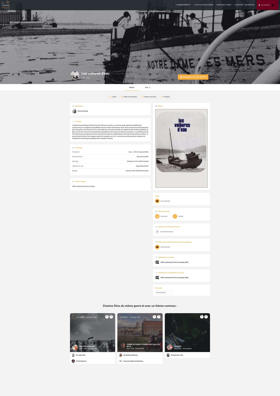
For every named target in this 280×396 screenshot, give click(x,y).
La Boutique (238, 5)
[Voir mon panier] (273, 5)
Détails (131, 87)
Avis (147, 87)
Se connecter (265, 5)
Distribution (249, 5)
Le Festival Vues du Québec (203, 5)
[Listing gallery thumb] (181, 148)
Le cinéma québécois (183, 5)
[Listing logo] (75, 75)
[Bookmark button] (111, 317)
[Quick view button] (107, 317)
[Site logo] (6, 5)
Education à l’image (224, 5)
